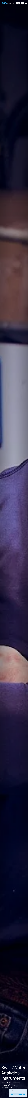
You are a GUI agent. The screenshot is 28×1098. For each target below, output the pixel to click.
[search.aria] (22, 3)
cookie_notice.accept (18, 1094)
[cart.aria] (18, 3)
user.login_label (11, 3)
